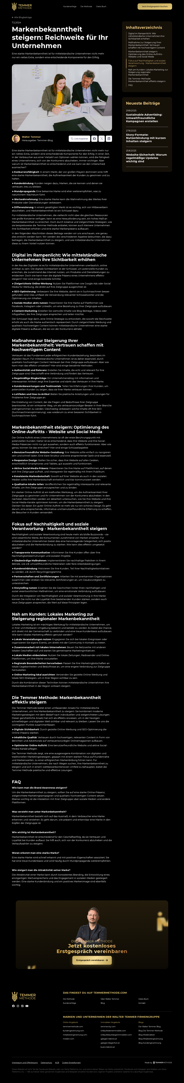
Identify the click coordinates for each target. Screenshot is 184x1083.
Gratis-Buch (101, 6)
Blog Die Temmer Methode (150, 1031)
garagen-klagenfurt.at (110, 1043)
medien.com (68, 1039)
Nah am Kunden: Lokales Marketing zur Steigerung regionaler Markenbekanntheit (148, 72)
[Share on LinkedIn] (109, 139)
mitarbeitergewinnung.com (75, 1035)
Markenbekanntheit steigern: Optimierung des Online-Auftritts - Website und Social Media (145, 54)
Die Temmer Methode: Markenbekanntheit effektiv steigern (146, 80)
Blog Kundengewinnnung (149, 1043)
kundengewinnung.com (73, 1031)
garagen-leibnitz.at (109, 1039)
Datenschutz (46, 1063)
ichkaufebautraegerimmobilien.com (116, 1035)
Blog (103, 1003)
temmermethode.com (73, 1026)
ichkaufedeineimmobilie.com (113, 1031)
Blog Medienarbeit (146, 1035)
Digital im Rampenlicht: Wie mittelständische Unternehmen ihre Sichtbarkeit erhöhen (146, 36)
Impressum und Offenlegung (25, 1063)
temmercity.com (108, 1026)
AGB (57, 1063)
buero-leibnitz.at (108, 1047)
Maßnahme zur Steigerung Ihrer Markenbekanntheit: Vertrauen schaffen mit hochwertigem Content (146, 45)
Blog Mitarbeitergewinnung (150, 1039)
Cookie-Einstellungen (71, 1063)
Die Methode (86, 6)
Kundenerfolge (69, 6)
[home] (22, 6)
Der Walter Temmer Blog (149, 1026)
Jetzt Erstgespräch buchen (155, 6)
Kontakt (141, 1003)
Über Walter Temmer (110, 999)
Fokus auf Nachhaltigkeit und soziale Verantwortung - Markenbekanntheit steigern (147, 63)
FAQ (130, 85)
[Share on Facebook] (94, 139)
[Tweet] (102, 139)
